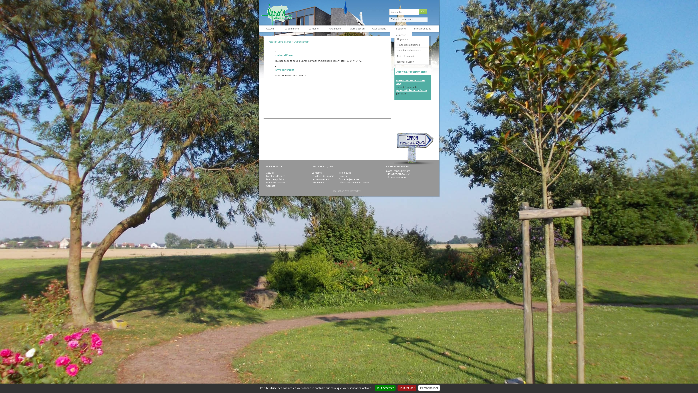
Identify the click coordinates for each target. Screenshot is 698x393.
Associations (379, 28)
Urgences (402, 39)
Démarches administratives (354, 182)
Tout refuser (406, 388)
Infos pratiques (422, 28)
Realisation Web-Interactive (347, 190)
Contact (270, 185)
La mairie (314, 28)
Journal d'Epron (405, 61)
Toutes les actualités (408, 44)
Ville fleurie (345, 172)
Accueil (270, 28)
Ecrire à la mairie (406, 56)
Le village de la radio (323, 176)
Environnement (301, 41)
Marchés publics (275, 179)
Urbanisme (335, 28)
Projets (343, 176)
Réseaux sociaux (275, 182)
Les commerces (320, 179)
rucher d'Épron (284, 55)
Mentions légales (275, 176)
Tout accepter (385, 388)
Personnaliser (429, 388)
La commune (292, 28)
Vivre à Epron (357, 28)
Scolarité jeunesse (401, 32)
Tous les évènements (409, 50)
